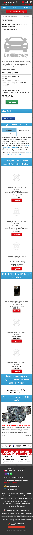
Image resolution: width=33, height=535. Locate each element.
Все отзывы (16, 527)
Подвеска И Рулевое (8, 459)
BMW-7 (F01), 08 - (16, 188)
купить (16, 311)
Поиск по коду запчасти (25, 498)
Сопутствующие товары (16, 496)
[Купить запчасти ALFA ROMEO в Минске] (10, 445)
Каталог (5, 496)
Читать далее (27, 436)
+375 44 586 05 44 (16, 468)
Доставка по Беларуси (9, 134)
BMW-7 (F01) (16, 302)
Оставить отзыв (8, 118)
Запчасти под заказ (25, 493)
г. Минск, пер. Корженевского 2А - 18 (17, 510)
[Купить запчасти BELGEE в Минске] (24, 445)
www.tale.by (24, 530)
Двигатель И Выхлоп (8, 462)
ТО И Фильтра (8, 457)
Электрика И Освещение (24, 462)
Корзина (23, 2)
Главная (4, 493)
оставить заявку (18, 11)
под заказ (12, 101)
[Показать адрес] (16, 2)
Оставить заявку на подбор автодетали (16, 480)
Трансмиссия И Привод (24, 459)
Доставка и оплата (13, 493)
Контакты (27, 496)
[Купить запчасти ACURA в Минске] (6, 445)
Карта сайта (21, 506)
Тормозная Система (24, 457)
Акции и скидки (7, 503)
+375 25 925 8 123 (16, 471)
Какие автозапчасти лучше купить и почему (16, 501)
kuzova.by (8, 2)
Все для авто (12, 506)
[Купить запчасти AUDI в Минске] (18, 445)
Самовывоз (9, 130)
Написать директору (10, 482)
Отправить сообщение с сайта (13, 477)
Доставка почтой (23, 134)
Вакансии (3, 498)
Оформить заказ (12, 498)
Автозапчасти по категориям (21, 503)
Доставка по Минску (24, 130)
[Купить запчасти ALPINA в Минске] (13, 445)
